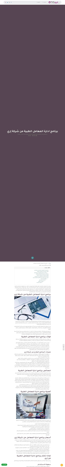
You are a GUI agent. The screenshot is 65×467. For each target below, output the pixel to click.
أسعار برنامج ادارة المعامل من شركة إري (41, 276)
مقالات (49, 263)
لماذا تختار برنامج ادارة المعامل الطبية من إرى (40, 277)
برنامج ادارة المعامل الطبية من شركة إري (41, 270)
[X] (9, 2)
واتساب (3, 464)
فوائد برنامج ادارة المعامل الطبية (42, 271)
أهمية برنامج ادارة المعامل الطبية (42, 275)
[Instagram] (5, 2)
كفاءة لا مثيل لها (42, 280)
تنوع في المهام (40, 281)
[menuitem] (44, 2)
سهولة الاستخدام (44, 278)
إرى (46, 339)
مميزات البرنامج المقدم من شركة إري (40, 272)
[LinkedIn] (7, 2)
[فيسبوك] (11, 2)
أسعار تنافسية (39, 282)
